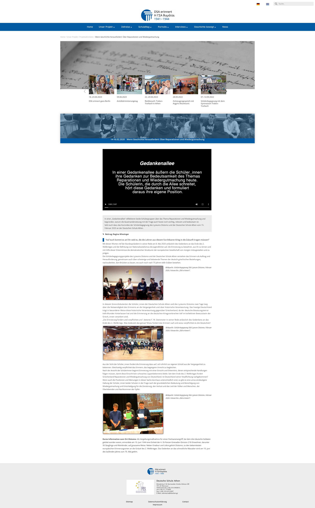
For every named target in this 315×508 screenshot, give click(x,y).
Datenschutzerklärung (157, 501)
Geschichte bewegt (204, 27)
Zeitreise (125, 27)
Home (90, 27)
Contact (185, 501)
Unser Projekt (106, 27)
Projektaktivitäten (86, 37)
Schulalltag (144, 27)
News (225, 27)
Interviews (180, 27)
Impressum (157, 504)
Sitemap (129, 501)
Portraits (162, 27)
